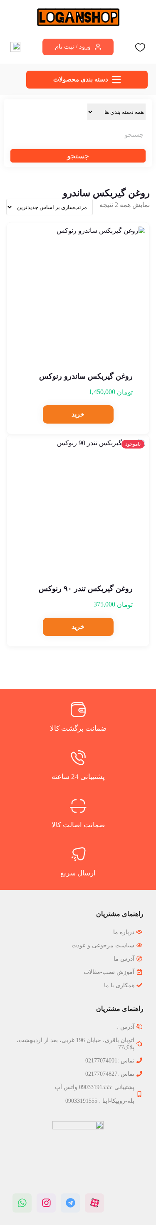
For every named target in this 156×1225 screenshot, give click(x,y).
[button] (78, 414)
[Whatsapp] (22, 1203)
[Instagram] (46, 1203)
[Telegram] (70, 1203)
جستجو (78, 156)
